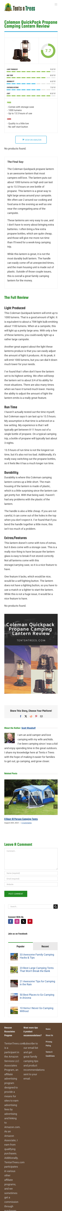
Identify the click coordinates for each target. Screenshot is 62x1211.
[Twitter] (23, 921)
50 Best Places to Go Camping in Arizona (37, 996)
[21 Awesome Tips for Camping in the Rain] (14, 981)
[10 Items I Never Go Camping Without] (14, 1008)
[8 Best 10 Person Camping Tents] (31, 780)
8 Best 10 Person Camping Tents (21, 818)
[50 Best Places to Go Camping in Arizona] (14, 995)
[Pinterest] (30, 921)
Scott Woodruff (28, 728)
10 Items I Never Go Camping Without (36, 1010)
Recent (45, 946)
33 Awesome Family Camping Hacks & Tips (37, 956)
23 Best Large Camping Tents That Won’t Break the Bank (37, 969)
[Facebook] (10, 921)
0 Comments (26, 823)
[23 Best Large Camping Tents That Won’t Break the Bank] (14, 968)
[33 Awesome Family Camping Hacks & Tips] (14, 955)
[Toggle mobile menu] (56, 4)
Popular (21, 946)
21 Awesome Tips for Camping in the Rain (37, 983)
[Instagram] (17, 921)
